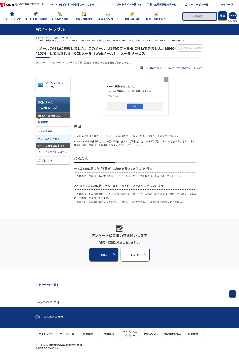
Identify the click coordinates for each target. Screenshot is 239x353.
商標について (151, 334)
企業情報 (193, 334)
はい (104, 254)
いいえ (135, 254)
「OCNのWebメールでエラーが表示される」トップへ (173, 67)
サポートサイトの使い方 (127, 4)
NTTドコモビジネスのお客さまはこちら (72, 4)
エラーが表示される (49, 139)
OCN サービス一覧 (198, 4)
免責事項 (109, 334)
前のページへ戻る (49, 284)
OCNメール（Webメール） (48, 105)
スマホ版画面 (45, 130)
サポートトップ (43, 37)
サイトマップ (46, 334)
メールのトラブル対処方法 (52, 152)
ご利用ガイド (45, 160)
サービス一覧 (67, 334)
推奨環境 (88, 334)
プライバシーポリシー (130, 333)
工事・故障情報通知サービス (163, 4)
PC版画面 (43, 122)
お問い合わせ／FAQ (172, 333)
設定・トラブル (61, 37)
